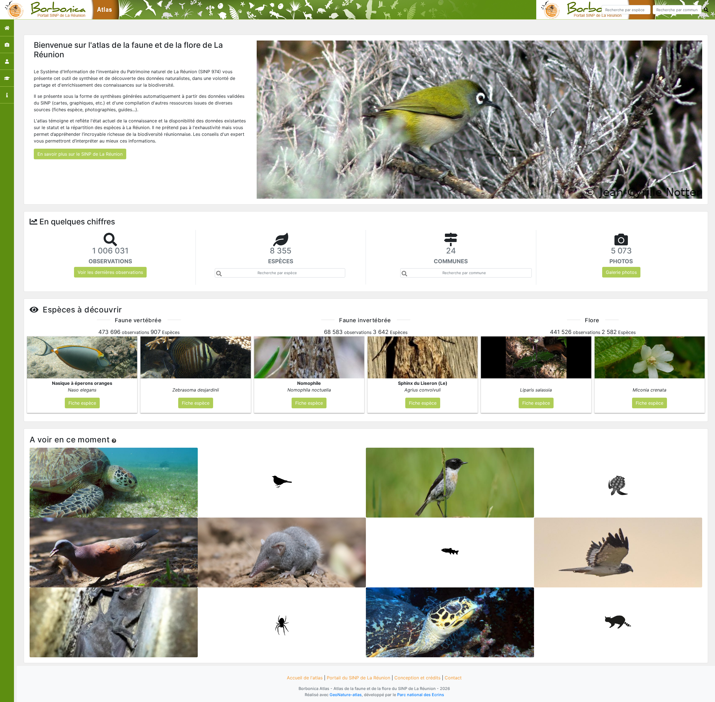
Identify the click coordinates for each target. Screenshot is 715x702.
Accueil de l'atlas (305, 677)
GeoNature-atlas (346, 694)
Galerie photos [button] (621, 272)
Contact (453, 677)
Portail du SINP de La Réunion (358, 677)
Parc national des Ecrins (420, 694)
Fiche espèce (114, 480)
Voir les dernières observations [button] (110, 272)
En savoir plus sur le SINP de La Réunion (80, 154)
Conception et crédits (417, 677)
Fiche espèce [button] (82, 403)
